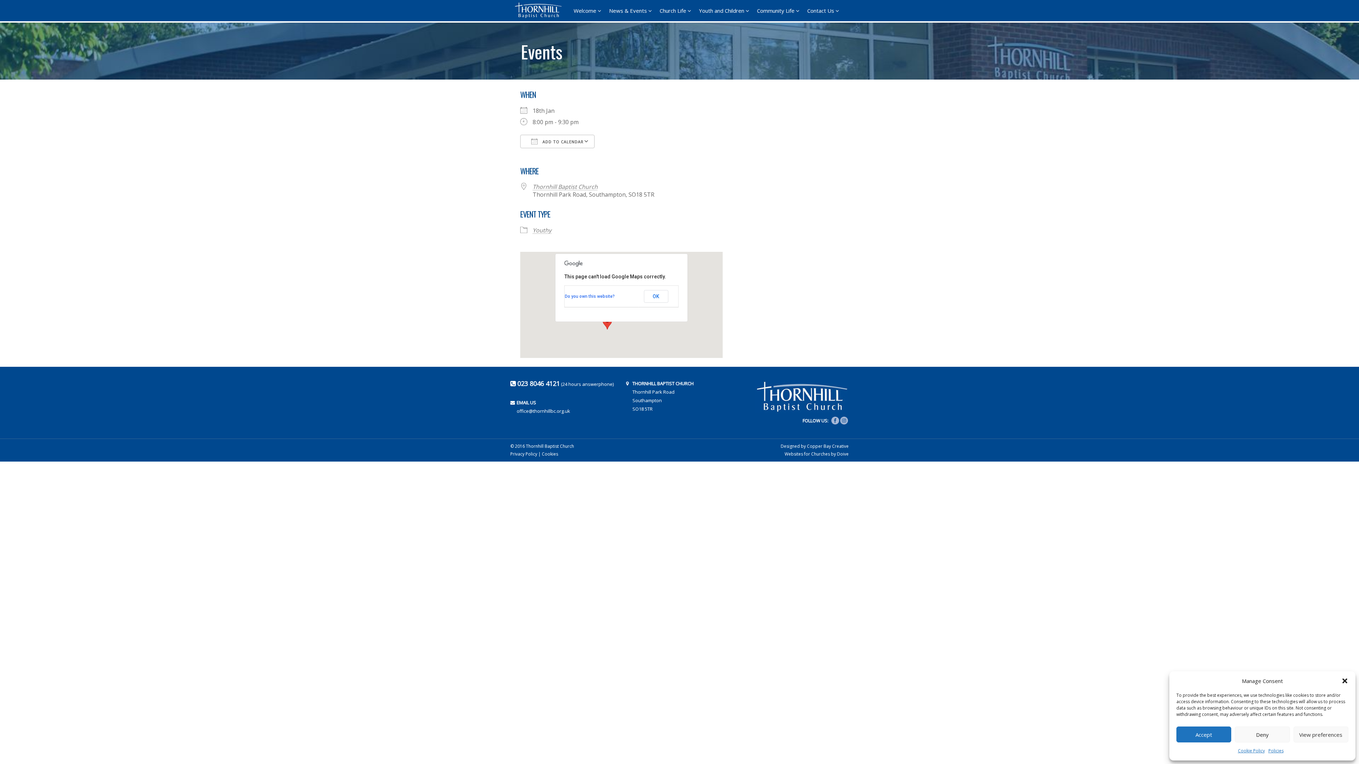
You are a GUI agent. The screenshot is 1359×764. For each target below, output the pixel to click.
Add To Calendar (562, 141)
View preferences (1320, 734)
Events (541, 49)
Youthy (542, 230)
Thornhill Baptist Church (565, 187)
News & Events (628, 10)
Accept (1203, 734)
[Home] (540, 10)
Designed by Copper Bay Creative (815, 446)
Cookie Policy (1251, 751)
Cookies (550, 454)
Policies (1276, 751)
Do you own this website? (590, 296)
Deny (1262, 734)
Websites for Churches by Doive (817, 454)
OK (656, 296)
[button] (1344, 680)
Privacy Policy (523, 454)
